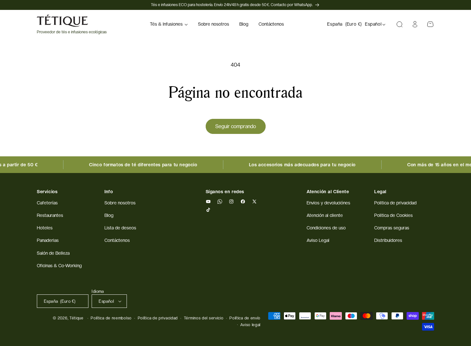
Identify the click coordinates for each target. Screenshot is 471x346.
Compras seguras (391, 227)
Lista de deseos (120, 227)
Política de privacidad (158, 318)
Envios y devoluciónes (328, 202)
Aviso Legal (318, 240)
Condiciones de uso (326, 227)
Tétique (77, 318)
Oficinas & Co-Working (59, 265)
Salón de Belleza (53, 253)
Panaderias (48, 240)
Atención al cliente (325, 215)
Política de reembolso (111, 318)
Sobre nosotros (120, 202)
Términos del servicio (204, 318)
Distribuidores (388, 240)
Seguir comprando (235, 126)
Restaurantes (50, 215)
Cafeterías (47, 202)
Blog (108, 215)
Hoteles (45, 227)
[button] (169, 24)
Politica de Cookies (393, 215)
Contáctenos (117, 240)
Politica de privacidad (395, 202)
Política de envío (244, 318)
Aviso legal (250, 325)
